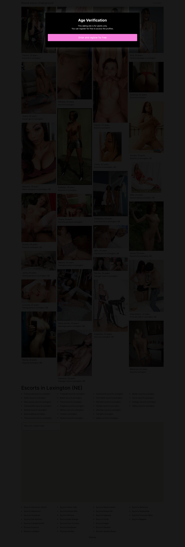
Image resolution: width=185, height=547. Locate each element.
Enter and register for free (92, 37)
